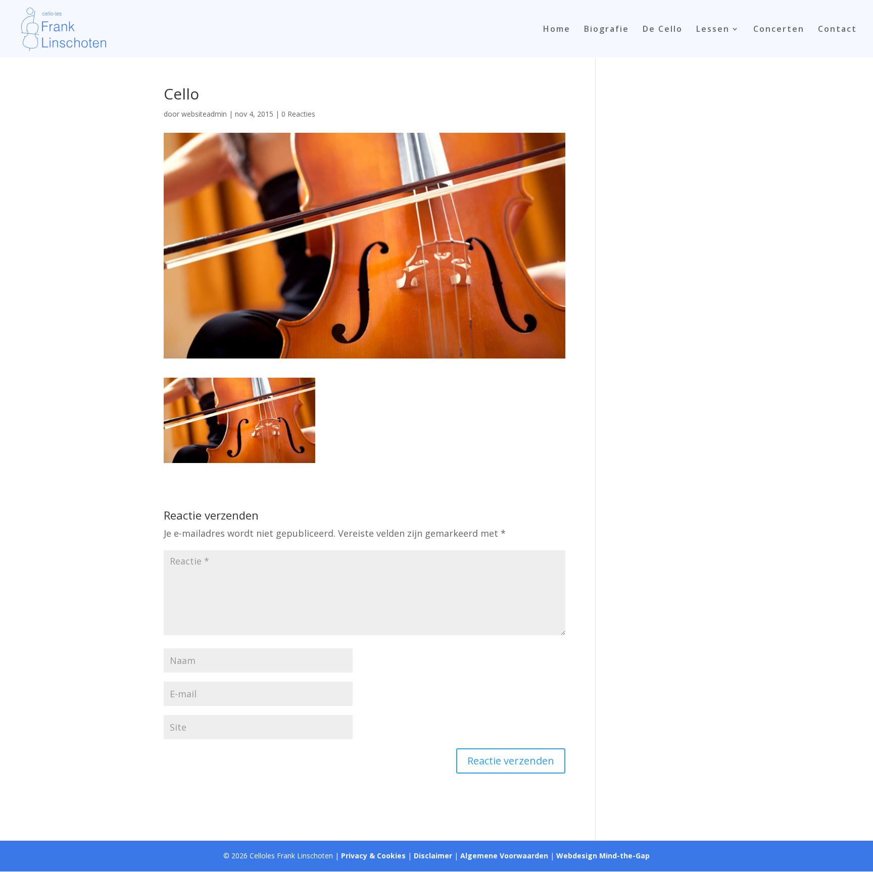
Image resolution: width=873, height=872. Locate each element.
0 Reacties (298, 114)
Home (556, 29)
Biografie (606, 29)
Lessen (713, 29)
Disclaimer (433, 855)
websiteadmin (204, 114)
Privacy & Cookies (373, 855)
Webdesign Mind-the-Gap (603, 855)
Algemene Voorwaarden (504, 855)
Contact (837, 29)
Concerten (778, 29)
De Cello (663, 29)
